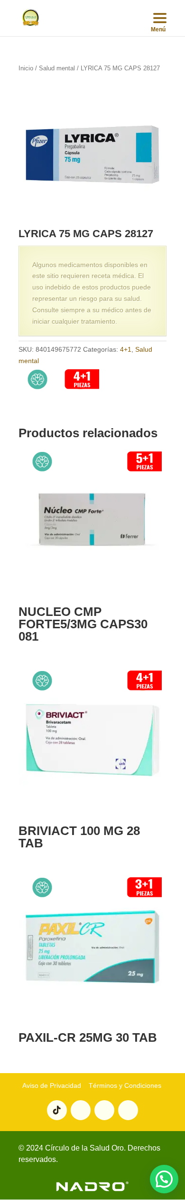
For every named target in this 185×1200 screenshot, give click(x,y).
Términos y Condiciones (124, 1085)
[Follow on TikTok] (57, 1110)
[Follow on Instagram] (104, 1110)
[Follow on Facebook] (128, 1110)
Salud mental (57, 68)
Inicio (25, 68)
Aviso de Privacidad (51, 1085)
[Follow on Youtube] (81, 1110)
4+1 (125, 349)
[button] (164, 1179)
